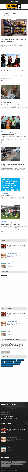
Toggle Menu (14, 1)
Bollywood (3, 221)
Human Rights (4, 101)
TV (1, 69)
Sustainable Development (14, 364)
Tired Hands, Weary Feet (7, 195)
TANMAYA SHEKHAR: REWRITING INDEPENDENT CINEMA (16, 246)
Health (2, 38)
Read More (3, 80)
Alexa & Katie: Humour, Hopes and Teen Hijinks (13, 71)
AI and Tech (9, 461)
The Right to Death (6, 102)
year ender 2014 (9, 463)
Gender (2, 131)
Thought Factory (5, 193)
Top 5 (14, 463)
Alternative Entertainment (12, 253)
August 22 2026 (10, 256)
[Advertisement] (14, 292)
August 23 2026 (10, 247)
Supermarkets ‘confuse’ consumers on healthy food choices (13, 41)
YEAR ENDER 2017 (20, 463)
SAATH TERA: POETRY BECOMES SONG (14, 255)
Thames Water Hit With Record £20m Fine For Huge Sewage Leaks (12, 165)
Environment (4, 163)
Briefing (3, 461)
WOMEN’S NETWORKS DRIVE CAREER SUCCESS (16, 265)
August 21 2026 (10, 266)
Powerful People (10, 243)
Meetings (7, 465)
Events (3, 465)
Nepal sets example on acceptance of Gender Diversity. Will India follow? (12, 133)
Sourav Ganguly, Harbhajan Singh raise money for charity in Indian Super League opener (13, 223)
